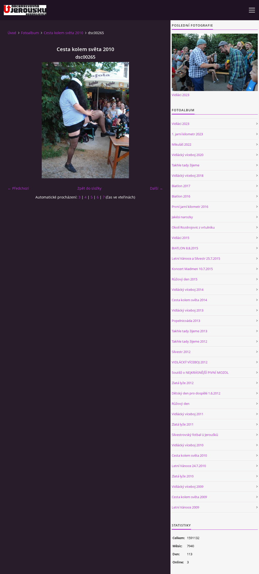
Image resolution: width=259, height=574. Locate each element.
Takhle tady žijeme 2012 (189, 341)
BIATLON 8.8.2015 (185, 248)
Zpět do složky (89, 188)
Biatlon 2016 (181, 196)
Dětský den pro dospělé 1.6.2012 (196, 393)
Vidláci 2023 (180, 95)
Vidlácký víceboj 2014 (187, 289)
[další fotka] (154, 120)
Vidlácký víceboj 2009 (187, 486)
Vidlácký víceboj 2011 (187, 414)
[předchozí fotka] (15, 120)
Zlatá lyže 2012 (182, 383)
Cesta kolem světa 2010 (63, 32)
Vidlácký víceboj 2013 (187, 310)
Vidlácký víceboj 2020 (187, 154)
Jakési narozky (182, 217)
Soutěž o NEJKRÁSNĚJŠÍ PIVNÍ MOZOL (200, 372)
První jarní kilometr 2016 (190, 206)
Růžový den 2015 (184, 279)
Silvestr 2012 (181, 351)
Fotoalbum (30, 32)
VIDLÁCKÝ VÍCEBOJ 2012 (189, 362)
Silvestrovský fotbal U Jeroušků (195, 434)
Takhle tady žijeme (185, 165)
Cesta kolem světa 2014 (189, 300)
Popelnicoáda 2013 (186, 320)
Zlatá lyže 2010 (182, 476)
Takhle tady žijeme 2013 (189, 331)
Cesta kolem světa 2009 (189, 497)
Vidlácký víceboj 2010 (187, 445)
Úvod (12, 32)
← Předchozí (18, 188)
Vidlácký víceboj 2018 (187, 175)
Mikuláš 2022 (181, 144)
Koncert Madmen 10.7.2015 (192, 269)
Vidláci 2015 (180, 237)
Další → (156, 188)
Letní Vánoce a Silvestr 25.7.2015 (196, 258)
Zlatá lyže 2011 (182, 424)
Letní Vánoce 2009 (185, 507)
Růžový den (180, 403)
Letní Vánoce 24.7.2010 (189, 465)
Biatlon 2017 (181, 186)
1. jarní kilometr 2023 (187, 134)
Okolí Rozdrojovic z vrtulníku (193, 227)
